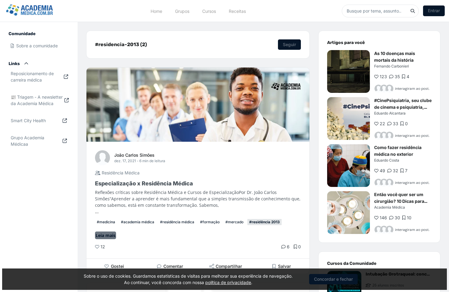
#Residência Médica (177, 222)
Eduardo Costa (386, 160)
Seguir (289, 44)
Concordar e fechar (333, 279)
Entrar (434, 10)
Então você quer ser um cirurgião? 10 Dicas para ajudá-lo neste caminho (399, 201)
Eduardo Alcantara (390, 113)
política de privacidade (228, 282)
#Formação (210, 222)
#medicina (106, 222)
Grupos (182, 10)
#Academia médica (137, 222)
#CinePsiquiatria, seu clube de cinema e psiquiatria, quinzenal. (403, 107)
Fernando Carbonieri (391, 66)
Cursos (209, 10)
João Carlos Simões (134, 155)
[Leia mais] (348, 71)
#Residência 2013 (264, 222)
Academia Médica (389, 207)
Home (156, 10)
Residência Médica (120, 172)
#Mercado (234, 222)
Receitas (237, 10)
